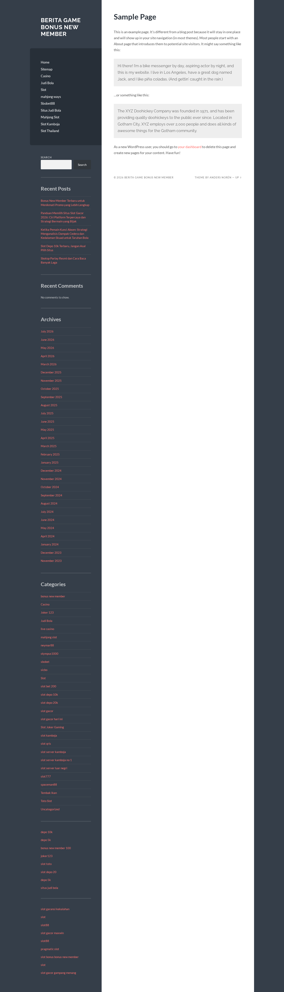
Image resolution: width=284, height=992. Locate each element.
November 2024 (51, 479)
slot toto (46, 864)
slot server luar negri (54, 768)
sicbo (44, 670)
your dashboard (190, 147)
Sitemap (46, 69)
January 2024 (50, 544)
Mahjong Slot (50, 117)
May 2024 (47, 528)
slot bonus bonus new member (60, 957)
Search (46, 157)
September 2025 (51, 397)
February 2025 (50, 454)
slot (43, 917)
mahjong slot (49, 637)
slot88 (45, 925)
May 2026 (47, 347)
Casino (45, 76)
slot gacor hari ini (52, 719)
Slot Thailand (50, 131)
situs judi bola (49, 887)
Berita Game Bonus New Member (61, 27)
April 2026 (47, 356)
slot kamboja (49, 735)
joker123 (47, 856)
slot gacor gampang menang (58, 972)
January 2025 (50, 462)
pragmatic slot (50, 949)
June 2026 (47, 339)
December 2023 (51, 552)
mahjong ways (51, 97)
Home (45, 62)
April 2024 (47, 536)
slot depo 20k (49, 702)
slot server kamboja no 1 (56, 760)
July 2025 (47, 413)
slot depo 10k (49, 694)
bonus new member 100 (56, 848)
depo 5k (46, 840)
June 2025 (47, 421)
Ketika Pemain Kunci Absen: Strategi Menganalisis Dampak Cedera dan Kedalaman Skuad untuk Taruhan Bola (64, 234)
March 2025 (49, 446)
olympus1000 (49, 653)
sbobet (45, 661)
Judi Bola (47, 83)
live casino (47, 629)
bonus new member (53, 596)
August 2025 (49, 405)
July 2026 (47, 331)
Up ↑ (238, 177)
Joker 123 (47, 612)
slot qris (46, 743)
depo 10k (47, 832)
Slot (43, 90)
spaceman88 (49, 784)
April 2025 (47, 438)
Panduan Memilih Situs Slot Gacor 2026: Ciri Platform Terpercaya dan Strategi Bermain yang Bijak (63, 217)
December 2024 (51, 470)
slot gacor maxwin (52, 933)
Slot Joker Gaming (52, 727)
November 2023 (51, 560)
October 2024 (50, 487)
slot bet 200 (48, 686)
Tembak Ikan (49, 792)
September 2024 (51, 495)
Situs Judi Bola (51, 110)
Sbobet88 (48, 103)
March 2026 (49, 364)
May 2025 (47, 429)
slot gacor (47, 711)
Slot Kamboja (50, 124)
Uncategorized (50, 809)
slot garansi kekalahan (55, 909)
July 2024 (47, 511)
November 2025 (51, 380)
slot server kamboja (53, 752)
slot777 (46, 776)
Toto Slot (46, 801)
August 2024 (49, 503)
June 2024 (47, 519)
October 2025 (50, 388)
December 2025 (51, 372)
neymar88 (47, 645)
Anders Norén (220, 177)
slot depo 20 (48, 872)
